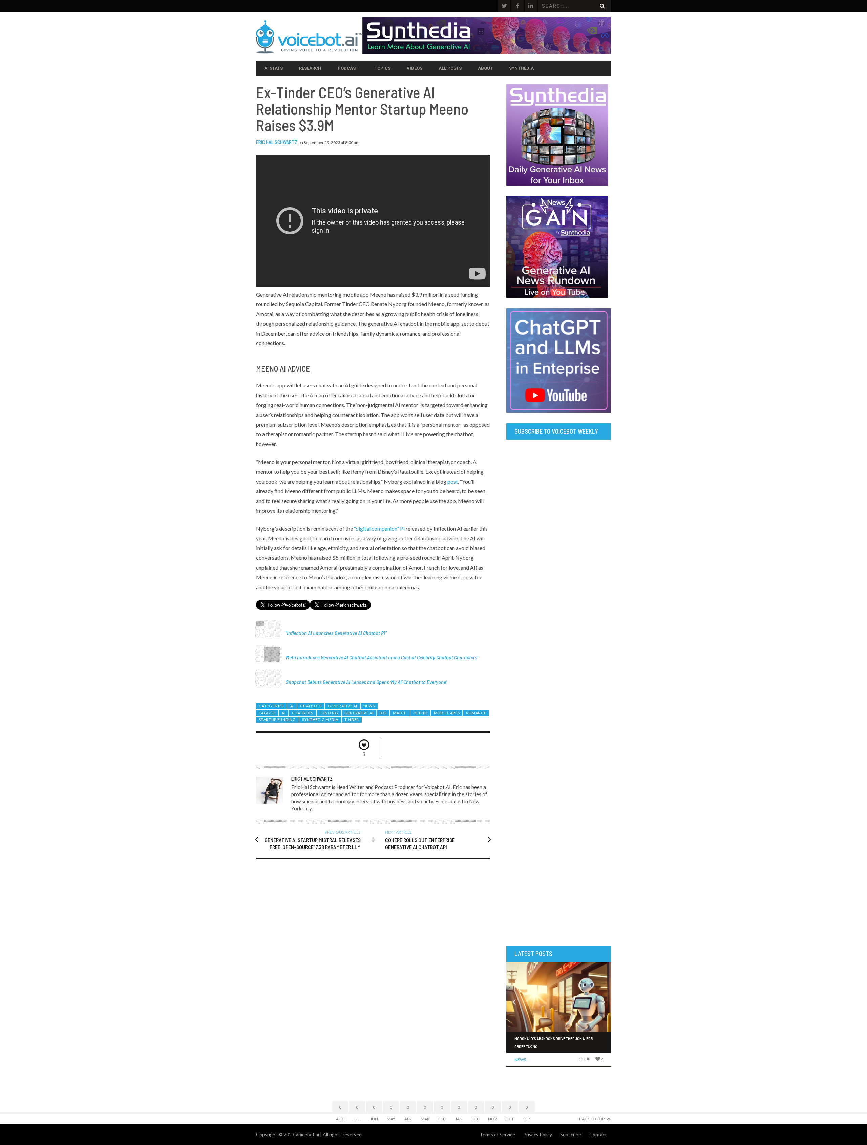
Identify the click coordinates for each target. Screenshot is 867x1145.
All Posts (450, 68)
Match (400, 713)
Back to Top (592, 1118)
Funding (329, 713)
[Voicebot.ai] (309, 36)
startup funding (277, 719)
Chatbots (311, 706)
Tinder (351, 719)
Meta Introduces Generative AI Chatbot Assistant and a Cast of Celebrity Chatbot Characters (381, 657)
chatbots (303, 713)
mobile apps (447, 713)
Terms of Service (497, 1134)
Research (310, 68)
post (452, 481)
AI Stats (273, 68)
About (485, 68)
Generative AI (342, 706)
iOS (383, 713)
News (369, 706)
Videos (414, 68)
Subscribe (570, 1134)
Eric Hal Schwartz (276, 142)
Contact (598, 1134)
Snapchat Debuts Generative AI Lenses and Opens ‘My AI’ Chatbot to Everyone (366, 682)
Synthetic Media (320, 719)
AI (292, 706)
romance (476, 713)
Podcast (348, 68)
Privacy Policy (537, 1134)
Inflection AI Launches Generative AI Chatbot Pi (336, 633)
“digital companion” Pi (379, 528)
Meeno (420, 713)
